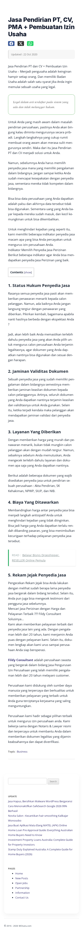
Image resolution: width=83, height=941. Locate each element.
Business (22, 751)
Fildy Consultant (20, 660)
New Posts (21, 878)
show (28, 272)
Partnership (22, 888)
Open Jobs (21, 883)
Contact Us (21, 897)
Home (19, 873)
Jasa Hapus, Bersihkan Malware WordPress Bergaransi (40, 801)
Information (22, 892)
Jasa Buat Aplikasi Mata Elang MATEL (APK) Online (37, 825)
